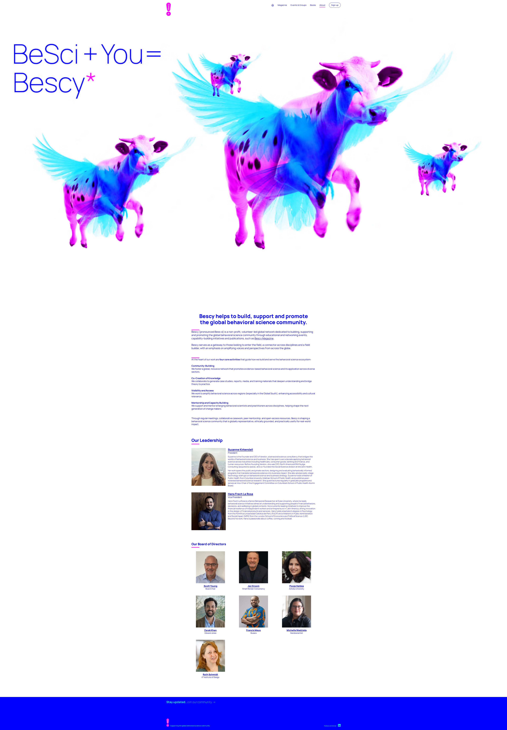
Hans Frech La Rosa (240, 494)
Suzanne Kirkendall (240, 449)
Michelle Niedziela (297, 630)
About (322, 5)
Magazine (282, 5)
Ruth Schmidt (210, 674)
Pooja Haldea (296, 585)
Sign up (334, 5)
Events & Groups (298, 5)
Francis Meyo (253, 630)
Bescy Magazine (264, 338)
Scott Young (210, 585)
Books (313, 5)
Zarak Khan (210, 630)
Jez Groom (253, 585)
